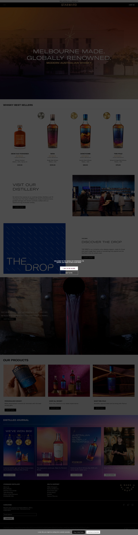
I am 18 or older (69, 268)
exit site (69, 273)
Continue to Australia (93, 532)
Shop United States (78, 532)
